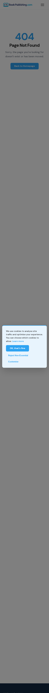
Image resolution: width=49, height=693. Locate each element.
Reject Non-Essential (18, 355)
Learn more (18, 341)
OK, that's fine (17, 348)
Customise (13, 361)
